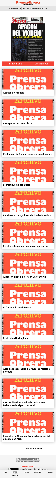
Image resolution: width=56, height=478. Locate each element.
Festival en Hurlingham (15, 338)
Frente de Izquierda (29, 8)
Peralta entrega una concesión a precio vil (25, 246)
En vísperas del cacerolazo (17, 123)
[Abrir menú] (3, 3)
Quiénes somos (28, 466)
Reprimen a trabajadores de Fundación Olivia (27, 215)
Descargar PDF (41, 64)
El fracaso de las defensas (17, 307)
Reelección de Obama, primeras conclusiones (27, 154)
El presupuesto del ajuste (16, 184)
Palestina (39, 8)
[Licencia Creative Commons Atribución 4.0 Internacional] (13, 469)
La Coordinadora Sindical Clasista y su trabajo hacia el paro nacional (24, 404)
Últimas (12, 8)
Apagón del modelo (13, 92)
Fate (45, 8)
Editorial (18, 8)
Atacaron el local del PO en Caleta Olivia (24, 276)
